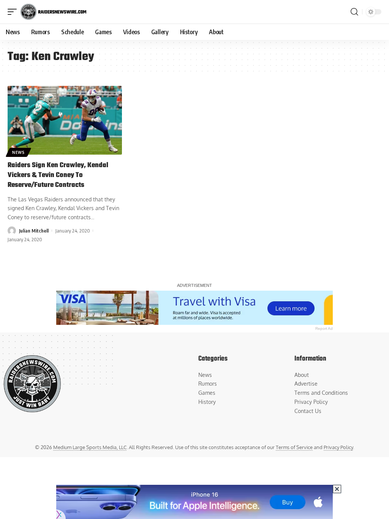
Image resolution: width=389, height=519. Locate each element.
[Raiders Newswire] (53, 12)
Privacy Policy (338, 447)
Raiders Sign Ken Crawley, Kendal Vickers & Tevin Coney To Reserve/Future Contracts (58, 175)
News (18, 152)
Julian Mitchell (34, 231)
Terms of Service (294, 447)
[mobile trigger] (14, 12)
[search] (354, 11)
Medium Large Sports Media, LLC (90, 447)
